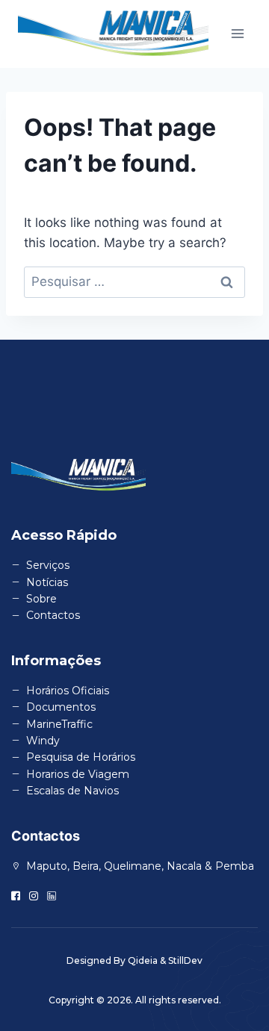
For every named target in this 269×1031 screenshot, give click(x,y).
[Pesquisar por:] (134, 281)
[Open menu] (237, 34)
